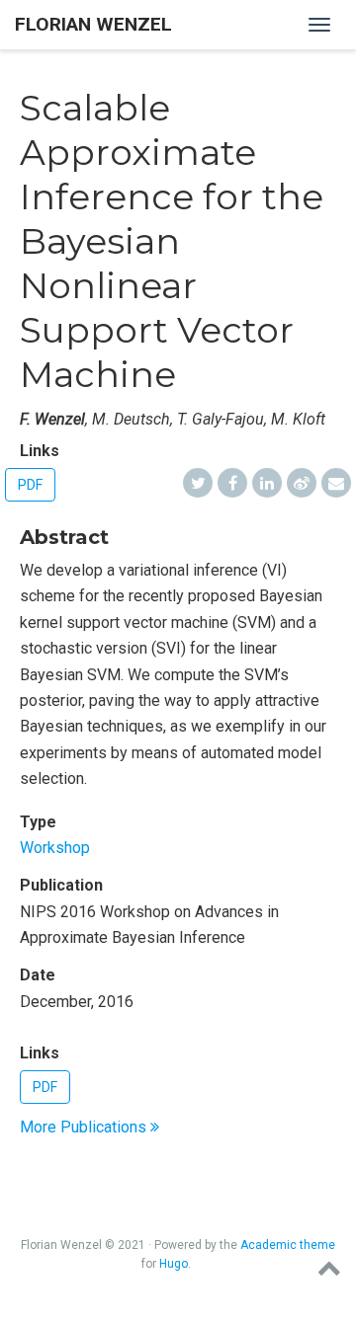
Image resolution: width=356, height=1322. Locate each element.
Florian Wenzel (93, 24)
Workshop (55, 847)
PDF (30, 485)
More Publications (85, 1127)
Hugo (173, 1264)
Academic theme (287, 1245)
